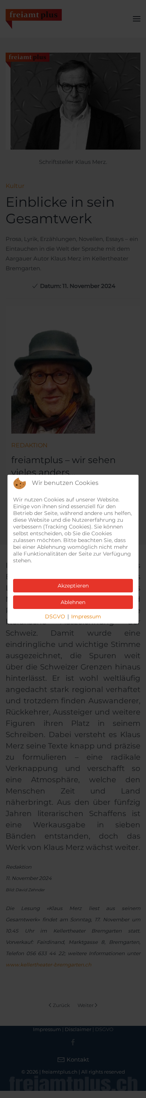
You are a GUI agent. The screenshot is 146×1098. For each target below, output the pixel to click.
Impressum (86, 616)
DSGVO (55, 616)
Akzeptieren (73, 585)
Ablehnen (73, 602)
